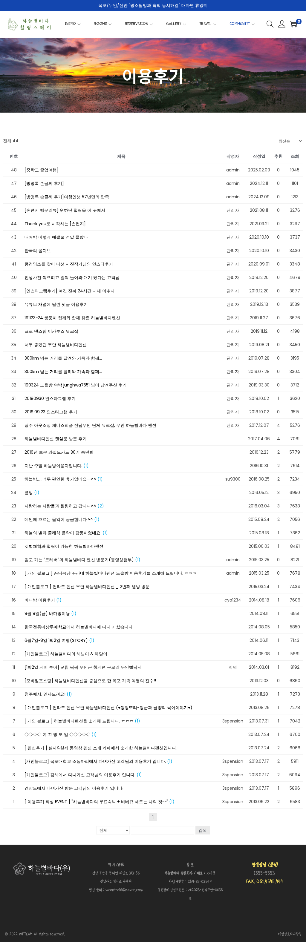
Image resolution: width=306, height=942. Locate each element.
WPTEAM (26, 934)
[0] (293, 24)
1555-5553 (264, 873)
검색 (202, 830)
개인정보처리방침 (290, 934)
